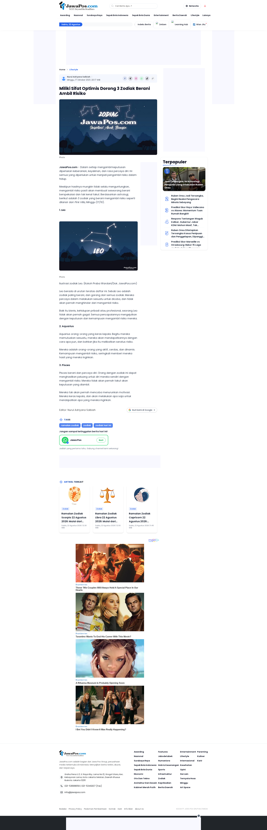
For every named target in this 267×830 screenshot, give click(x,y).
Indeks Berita (144, 24)
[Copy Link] (152, 78)
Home (62, 69)
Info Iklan (128, 809)
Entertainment (161, 15)
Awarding (65, 15)
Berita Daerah (180, 15)
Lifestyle (195, 15)
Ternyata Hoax (188, 778)
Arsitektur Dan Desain (145, 783)
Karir (199, 760)
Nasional (78, 15)
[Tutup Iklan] (198, 816)
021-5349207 (88, 786)
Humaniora (164, 760)
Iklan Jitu (200, 24)
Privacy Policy (75, 809)
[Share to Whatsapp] (141, 78)
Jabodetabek (165, 756)
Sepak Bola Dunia (141, 15)
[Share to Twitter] (130, 78)
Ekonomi (138, 774)
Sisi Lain (184, 774)
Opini (183, 769)
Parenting (202, 751)
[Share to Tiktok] (147, 78)
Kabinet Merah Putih (145, 787)
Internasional (187, 760)
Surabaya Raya (94, 15)
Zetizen (162, 24)
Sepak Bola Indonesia (117, 15)
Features (163, 751)
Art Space (185, 787)
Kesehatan (186, 765)
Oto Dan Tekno (142, 778)
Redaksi (62, 809)
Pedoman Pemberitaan (95, 809)
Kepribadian (164, 783)
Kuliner (201, 756)
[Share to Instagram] (136, 78)
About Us (139, 809)
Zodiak (65, 509)
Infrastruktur (165, 774)
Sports (161, 769)
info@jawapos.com (75, 792)
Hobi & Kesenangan (168, 765)
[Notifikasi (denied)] (205, 6)
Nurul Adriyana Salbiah (78, 76)
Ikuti (101, 440)
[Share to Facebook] (125, 78)
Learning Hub (181, 24)
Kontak (112, 809)
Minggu (184, 783)
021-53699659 (72, 786)
